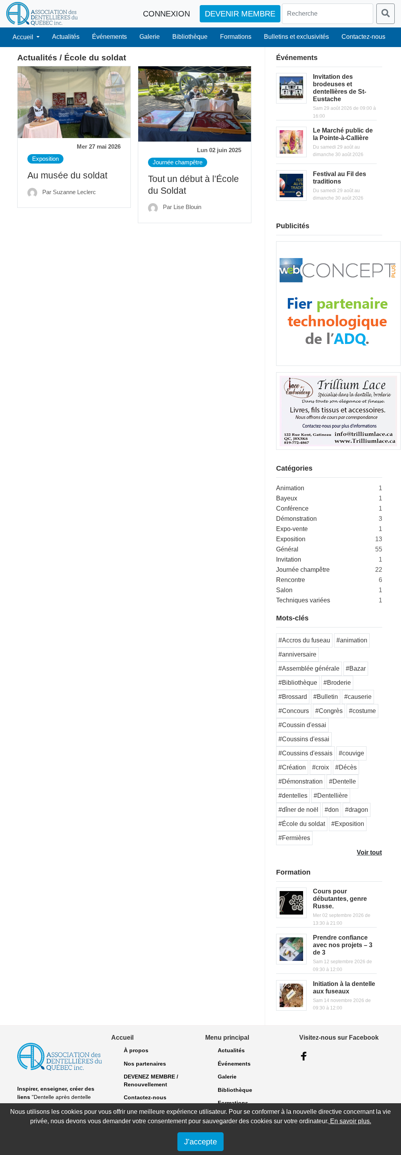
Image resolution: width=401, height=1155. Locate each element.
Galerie (149, 36)
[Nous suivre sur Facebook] (304, 1056)
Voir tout (369, 852)
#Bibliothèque (297, 682)
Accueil (24, 37)
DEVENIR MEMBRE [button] (240, 13)
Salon (284, 590)
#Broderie (337, 682)
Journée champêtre (177, 162)
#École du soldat (301, 823)
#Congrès (329, 711)
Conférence (292, 508)
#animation (351, 640)
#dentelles (292, 795)
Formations (235, 36)
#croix (320, 767)
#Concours (293, 711)
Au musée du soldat (67, 175)
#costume (362, 711)
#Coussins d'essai (303, 739)
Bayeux (286, 498)
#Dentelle (342, 781)
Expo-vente (292, 529)
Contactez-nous (363, 36)
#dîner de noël (298, 809)
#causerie (358, 696)
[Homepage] (42, 13)
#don (332, 809)
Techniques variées (303, 600)
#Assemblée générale (309, 668)
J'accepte (200, 1141)
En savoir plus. (350, 1121)
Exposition (45, 158)
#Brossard (292, 696)
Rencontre (290, 580)
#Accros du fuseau (304, 640)
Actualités (65, 36)
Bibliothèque (190, 36)
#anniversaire (297, 654)
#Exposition (347, 823)
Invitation (288, 559)
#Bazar (356, 668)
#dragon (356, 809)
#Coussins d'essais (305, 753)
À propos (136, 1050)
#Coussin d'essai (302, 725)
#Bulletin (325, 696)
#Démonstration (300, 781)
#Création (292, 767)
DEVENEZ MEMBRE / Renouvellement (151, 1080)
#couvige (351, 753)
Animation (290, 488)
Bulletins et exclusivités (296, 36)
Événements (109, 36)
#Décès (346, 767)
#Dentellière (331, 795)
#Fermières (294, 838)
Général (287, 549)
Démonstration (296, 518)
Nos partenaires (145, 1063)
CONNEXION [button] (166, 13)
